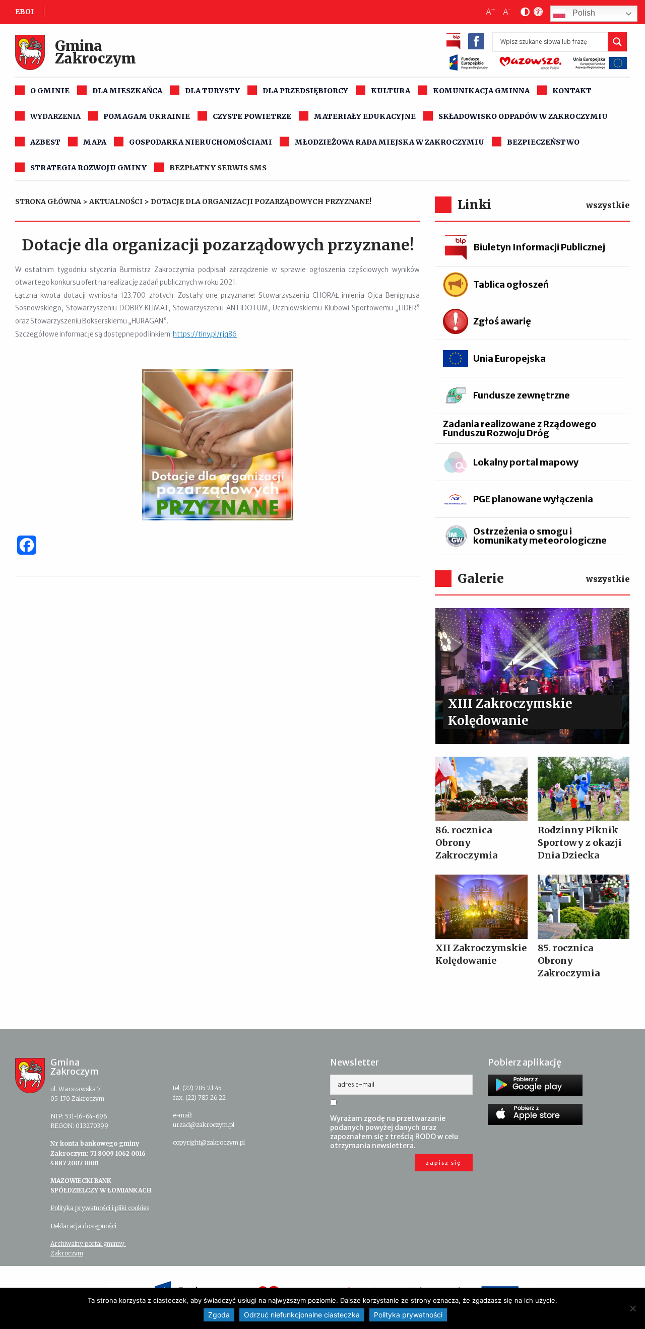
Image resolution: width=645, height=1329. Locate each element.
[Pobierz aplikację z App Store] (535, 1114)
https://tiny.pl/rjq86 (205, 334)
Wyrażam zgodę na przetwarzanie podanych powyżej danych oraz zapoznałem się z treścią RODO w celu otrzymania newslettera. (394, 1132)
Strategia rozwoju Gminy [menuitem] (88, 167)
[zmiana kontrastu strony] (523, 12)
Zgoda (219, 1314)
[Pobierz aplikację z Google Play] (535, 1085)
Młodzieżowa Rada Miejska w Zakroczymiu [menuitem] (389, 142)
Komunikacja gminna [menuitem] (481, 90)
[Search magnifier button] (617, 41)
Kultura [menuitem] (390, 90)
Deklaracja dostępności (83, 1226)
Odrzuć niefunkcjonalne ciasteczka (302, 1314)
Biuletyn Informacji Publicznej (539, 247)
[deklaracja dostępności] (536, 12)
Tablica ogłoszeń (511, 284)
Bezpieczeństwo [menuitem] (543, 142)
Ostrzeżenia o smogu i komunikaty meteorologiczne (540, 535)
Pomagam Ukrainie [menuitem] (146, 116)
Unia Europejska (509, 358)
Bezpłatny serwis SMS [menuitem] (218, 167)
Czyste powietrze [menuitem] (252, 116)
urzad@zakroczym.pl (203, 1124)
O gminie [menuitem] (50, 90)
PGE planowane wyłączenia (533, 499)
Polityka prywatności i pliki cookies (99, 1208)
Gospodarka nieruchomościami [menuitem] (200, 142)
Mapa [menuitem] (94, 142)
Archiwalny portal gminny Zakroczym (88, 1248)
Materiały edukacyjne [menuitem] (365, 116)
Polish (582, 13)
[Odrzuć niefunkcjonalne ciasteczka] (632, 1308)
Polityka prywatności (408, 1314)
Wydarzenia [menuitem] (55, 116)
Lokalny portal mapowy (525, 462)
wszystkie (608, 205)
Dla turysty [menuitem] (212, 90)
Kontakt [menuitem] (572, 90)
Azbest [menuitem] (45, 142)
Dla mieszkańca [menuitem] (127, 90)
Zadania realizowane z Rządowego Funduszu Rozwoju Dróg (520, 428)
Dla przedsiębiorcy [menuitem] (305, 90)
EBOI (24, 11)
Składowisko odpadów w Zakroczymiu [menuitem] (523, 116)
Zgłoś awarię (502, 321)
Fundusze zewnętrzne (521, 395)
